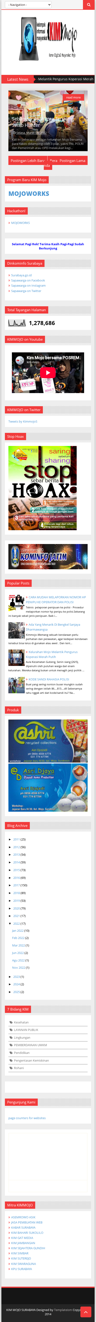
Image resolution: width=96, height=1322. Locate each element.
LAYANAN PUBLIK (26, 1030)
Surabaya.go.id (21, 275)
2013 (16, 854)
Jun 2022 (18, 953)
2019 (16, 900)
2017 (16, 885)
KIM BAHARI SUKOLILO (27, 1233)
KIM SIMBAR (19, 1253)
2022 (16, 923)
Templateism (63, 1310)
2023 (16, 977)
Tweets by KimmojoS (22, 421)
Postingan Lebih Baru (28, 160)
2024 (16, 984)
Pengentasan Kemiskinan (31, 1060)
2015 (16, 870)
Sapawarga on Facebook (28, 280)
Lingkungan (22, 1037)
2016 (16, 878)
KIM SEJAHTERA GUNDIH (28, 1248)
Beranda (50, 163)
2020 (16, 908)
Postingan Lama (72, 160)
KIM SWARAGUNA (23, 1264)
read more (73, 97)
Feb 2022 (18, 938)
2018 (16, 893)
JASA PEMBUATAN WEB (26, 1222)
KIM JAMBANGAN (23, 1243)
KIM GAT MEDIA (22, 1238)
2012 (16, 847)
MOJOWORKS (20, 223)
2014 (16, 862)
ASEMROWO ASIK (23, 1217)
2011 (16, 839)
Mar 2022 (18, 945)
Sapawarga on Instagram (28, 285)
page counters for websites (27, 1118)
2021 (16, 916)
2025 (16, 992)
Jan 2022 (18, 930)
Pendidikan (22, 1053)
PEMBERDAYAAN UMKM (30, 1045)
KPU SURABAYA (21, 1269)
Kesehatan (21, 1022)
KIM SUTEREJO (21, 1258)
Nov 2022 (18, 967)
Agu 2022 (18, 960)
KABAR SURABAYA (23, 1227)
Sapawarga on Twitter (26, 291)
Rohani (19, 1068)
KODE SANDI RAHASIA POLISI (49, 679)
